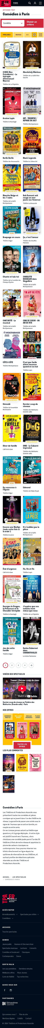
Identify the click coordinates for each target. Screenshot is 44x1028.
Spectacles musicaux (10, 948)
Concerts (33, 948)
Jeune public (7, 944)
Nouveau (18, 35)
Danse (18, 956)
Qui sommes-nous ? (9, 1014)
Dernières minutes (26, 969)
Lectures (23, 948)
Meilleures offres (8, 973)
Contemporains (8, 956)
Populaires (6, 35)
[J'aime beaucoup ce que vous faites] (35, 763)
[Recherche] (29, 3)
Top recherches (22, 977)
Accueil (6, 877)
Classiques (26, 952)
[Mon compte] (35, 3)
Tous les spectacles (9, 932)
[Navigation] (40, 3)
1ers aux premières (9, 969)
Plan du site (23, 1014)
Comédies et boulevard (10, 952)
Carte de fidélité (8, 977)
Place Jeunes (22, 973)
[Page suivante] (31, 665)
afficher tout (9, 10)
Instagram (11, 990)
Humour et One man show (23, 944)
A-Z (27, 35)
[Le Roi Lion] (22, 763)
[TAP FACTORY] (8, 784)
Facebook (4, 990)
